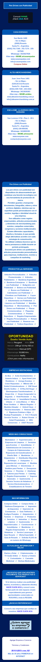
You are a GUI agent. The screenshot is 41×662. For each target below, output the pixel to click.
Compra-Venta (27, 504)
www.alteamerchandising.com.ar (20, 97)
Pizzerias (20, 471)
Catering (32, 474)
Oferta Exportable (26, 535)
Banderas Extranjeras (16, 282)
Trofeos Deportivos (25, 324)
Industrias (23, 519)
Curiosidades (15, 558)
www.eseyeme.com (20, 136)
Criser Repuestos (12, 384)
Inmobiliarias (26, 445)
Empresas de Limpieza (14, 442)
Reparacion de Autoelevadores (19, 453)
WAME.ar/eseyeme (25, 134)
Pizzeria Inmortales (12, 410)
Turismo (7, 517)
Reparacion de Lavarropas (15, 463)
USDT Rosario (27, 423)
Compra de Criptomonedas (19, 450)
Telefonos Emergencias (14, 506)
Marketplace (10, 440)
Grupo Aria (9, 394)
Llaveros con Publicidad (15, 303)
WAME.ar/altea (25, 94)
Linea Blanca (21, 402)
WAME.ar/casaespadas (25, 56)
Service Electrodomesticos (19, 484)
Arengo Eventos (25, 381)
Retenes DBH (30, 410)
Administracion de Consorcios (18, 448)
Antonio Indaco (11, 378)
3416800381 (25, 131)
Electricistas (26, 466)
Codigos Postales (11, 514)
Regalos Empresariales (26, 316)
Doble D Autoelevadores (14, 386)
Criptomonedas (26, 553)
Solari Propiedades (17, 420)
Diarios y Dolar (10, 553)
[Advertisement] (20, 162)
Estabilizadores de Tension (20, 487)
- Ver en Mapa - (20, 41)
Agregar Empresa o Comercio (20, 640)
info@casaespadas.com (20, 62)
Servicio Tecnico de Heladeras (18, 481)
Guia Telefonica (26, 512)
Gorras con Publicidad (26, 298)
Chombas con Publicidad (15, 295)
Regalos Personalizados (17, 319)
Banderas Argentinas (27, 280)
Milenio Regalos (26, 404)
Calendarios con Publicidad (18, 293)
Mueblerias (25, 455)
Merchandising (23, 306)
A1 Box (8, 376)
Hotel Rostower (22, 397)
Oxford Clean (27, 407)
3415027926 (25, 54)
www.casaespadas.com (20, 59)
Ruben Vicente (28, 417)
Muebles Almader (11, 407)
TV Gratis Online (11, 556)
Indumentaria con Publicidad (20, 301)
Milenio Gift (28, 384)
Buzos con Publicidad (20, 290)
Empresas (19, 517)
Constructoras (27, 525)
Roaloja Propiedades (12, 415)
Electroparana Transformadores (19, 391)
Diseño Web (12, 455)
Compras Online (11, 504)
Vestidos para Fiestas (14, 468)
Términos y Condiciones (20, 645)
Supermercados (25, 440)
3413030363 (25, 91)
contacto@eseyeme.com (20, 139)
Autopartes (25, 461)
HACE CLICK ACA (14, 587)
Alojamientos (9, 458)
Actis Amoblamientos (24, 376)
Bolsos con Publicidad (26, 288)
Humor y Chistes (29, 556)
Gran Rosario (9, 535)
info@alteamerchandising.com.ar (20, 99)
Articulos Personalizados (14, 275)
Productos (31, 517)
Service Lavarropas (25, 532)
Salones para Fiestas (16, 474)
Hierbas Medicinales (26, 561)
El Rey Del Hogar (27, 389)
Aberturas (31, 471)
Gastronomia (25, 479)
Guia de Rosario (11, 538)
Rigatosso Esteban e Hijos (20, 412)
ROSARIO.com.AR (20, 650)
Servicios (11, 519)
